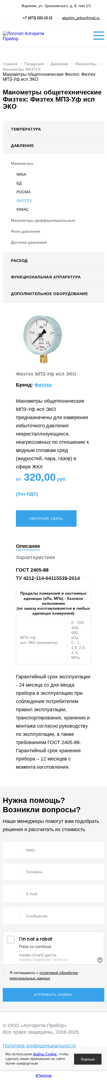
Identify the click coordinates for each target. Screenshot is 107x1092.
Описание (28, 546)
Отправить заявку (53, 995)
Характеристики (35, 557)
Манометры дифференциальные (43, 220)
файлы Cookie (45, 1054)
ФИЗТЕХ (24, 200)
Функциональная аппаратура (46, 277)
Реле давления (25, 231)
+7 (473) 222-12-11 (37, 18)
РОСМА (23, 192)
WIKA (21, 174)
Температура (26, 129)
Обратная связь (46, 519)
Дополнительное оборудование (49, 294)
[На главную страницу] (30, 35)
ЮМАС (22, 209)
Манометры (22, 163)
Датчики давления (29, 242)
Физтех (43, 385)
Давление (22, 145)
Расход (19, 260)
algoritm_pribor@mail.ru (81, 18)
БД (18, 183)
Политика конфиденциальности (39, 1045)
